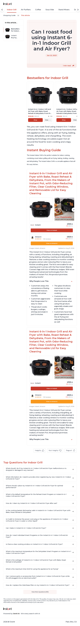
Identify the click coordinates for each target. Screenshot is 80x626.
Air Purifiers (26, 10)
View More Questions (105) (40, 592)
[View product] (40, 102)
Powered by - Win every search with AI (21, 614)
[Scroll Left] (2, 10)
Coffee (38, 10)
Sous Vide (50, 10)
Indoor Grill (11, 10)
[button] (73, 65)
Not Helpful (53, 450)
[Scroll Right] (78, 10)
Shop (35, 120)
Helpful (38, 450)
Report (69, 450)
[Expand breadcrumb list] (18, 15)
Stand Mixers (63, 10)
